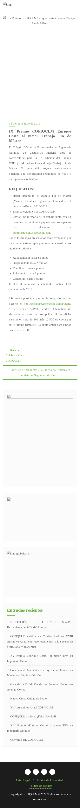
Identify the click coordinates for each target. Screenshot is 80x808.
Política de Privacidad (50, 780)
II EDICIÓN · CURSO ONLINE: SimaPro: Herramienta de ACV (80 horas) (40, 624)
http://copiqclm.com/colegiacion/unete (47, 303)
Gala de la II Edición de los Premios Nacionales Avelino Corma (40, 687)
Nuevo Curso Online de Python (29, 698)
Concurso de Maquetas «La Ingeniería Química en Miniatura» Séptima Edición (40, 672)
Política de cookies (41, 785)
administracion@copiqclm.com (32, 232)
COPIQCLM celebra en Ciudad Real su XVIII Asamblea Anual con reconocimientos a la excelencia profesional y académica (40, 641)
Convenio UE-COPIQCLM (26, 739)
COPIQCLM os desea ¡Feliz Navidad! (33, 716)
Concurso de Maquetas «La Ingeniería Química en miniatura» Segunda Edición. (40, 372)
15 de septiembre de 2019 (24, 123)
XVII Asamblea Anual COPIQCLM (31, 707)
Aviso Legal (23, 780)
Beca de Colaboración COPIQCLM (14, 355)
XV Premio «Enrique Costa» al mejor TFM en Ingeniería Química (40, 658)
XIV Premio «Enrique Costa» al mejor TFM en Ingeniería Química (40, 728)
